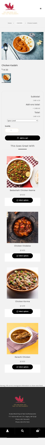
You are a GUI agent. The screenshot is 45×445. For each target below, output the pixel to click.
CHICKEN (19, 23)
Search (22, 431)
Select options (23, 200)
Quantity (7, 126)
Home (10, 23)
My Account (7, 431)
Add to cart (24, 138)
